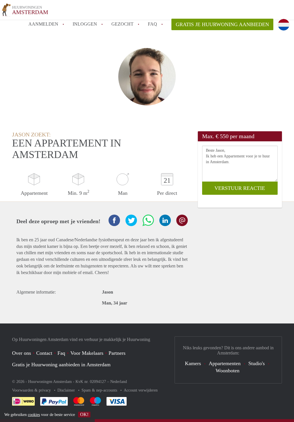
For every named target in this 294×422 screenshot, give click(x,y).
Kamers (193, 363)
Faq (61, 353)
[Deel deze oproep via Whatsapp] (148, 220)
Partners (117, 353)
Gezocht (122, 24)
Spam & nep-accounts (100, 390)
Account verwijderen (141, 390)
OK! (84, 414)
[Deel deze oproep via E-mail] (182, 220)
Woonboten (227, 370)
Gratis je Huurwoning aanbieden (222, 24)
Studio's (256, 363)
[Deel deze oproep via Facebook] (114, 220)
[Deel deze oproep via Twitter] (131, 220)
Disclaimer (66, 390)
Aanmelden (43, 24)
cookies (34, 415)
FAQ (152, 24)
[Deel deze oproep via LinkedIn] (165, 220)
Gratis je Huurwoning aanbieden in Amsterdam (61, 364)
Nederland (118, 381)
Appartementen (225, 363)
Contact (44, 353)
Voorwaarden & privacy (32, 390)
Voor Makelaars (86, 353)
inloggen (85, 24)
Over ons (21, 353)
